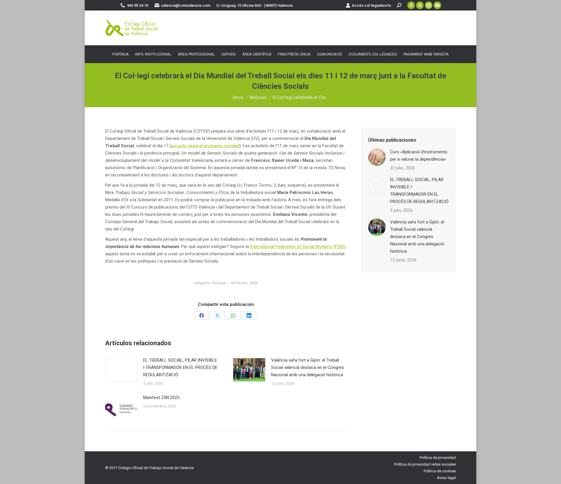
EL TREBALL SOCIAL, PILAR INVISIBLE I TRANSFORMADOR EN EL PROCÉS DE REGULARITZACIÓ (180, 367)
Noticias (219, 283)
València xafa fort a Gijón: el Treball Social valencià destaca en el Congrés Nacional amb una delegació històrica (307, 367)
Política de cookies (440, 471)
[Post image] (121, 369)
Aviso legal (446, 478)
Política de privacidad (438, 457)
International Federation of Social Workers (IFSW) (297, 246)
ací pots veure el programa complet (205, 145)
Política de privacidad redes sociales (425, 464)
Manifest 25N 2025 (161, 397)
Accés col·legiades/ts (371, 5)
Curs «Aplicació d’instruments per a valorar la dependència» (418, 155)
